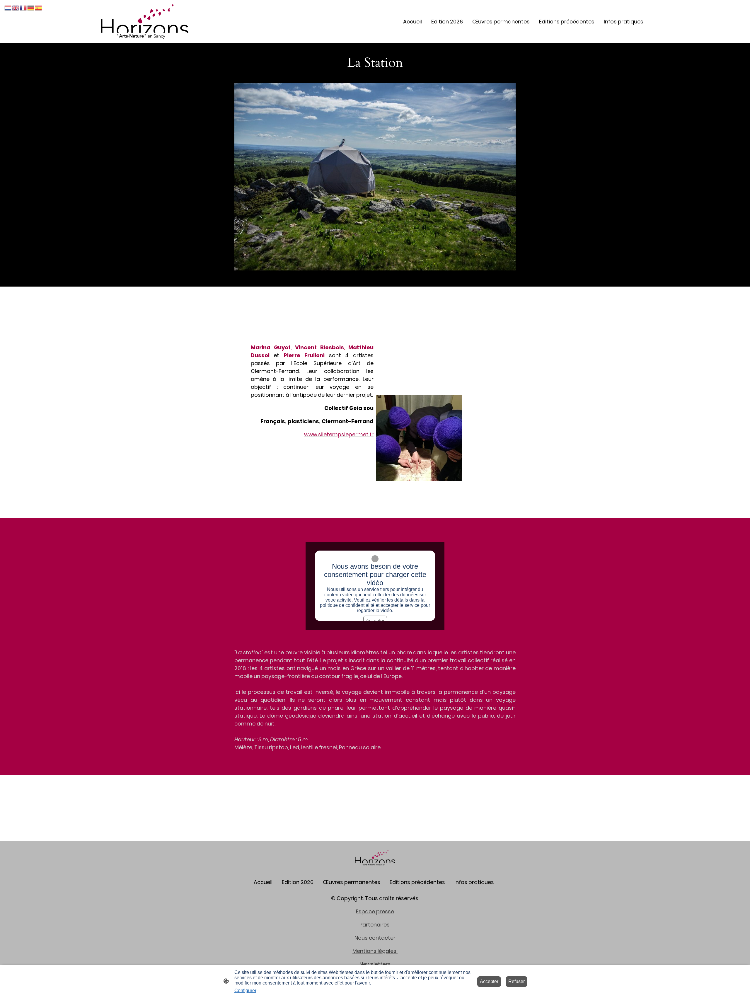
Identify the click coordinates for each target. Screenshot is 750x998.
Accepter (489, 981)
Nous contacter (375, 937)
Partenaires (375, 924)
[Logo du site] (144, 21)
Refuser (516, 981)
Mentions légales (375, 951)
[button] (8, 7)
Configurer (245, 990)
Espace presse (375, 911)
